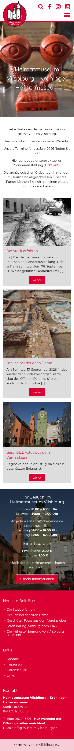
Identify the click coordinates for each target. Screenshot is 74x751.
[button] (28, 109)
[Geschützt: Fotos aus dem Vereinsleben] (37, 446)
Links (11, 675)
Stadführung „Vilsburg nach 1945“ (32, 626)
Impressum (15, 664)
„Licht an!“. (52, 165)
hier (37, 153)
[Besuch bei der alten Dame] (37, 356)
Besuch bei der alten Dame (29, 363)
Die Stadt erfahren (22, 250)
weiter (37, 280)
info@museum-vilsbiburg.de (35, 728)
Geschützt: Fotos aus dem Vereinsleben (37, 620)
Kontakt (13, 659)
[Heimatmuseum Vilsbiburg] (15, 25)
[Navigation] (67, 16)
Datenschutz (17, 670)
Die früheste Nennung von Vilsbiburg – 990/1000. (36, 633)
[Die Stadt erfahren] (37, 244)
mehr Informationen (38, 579)
